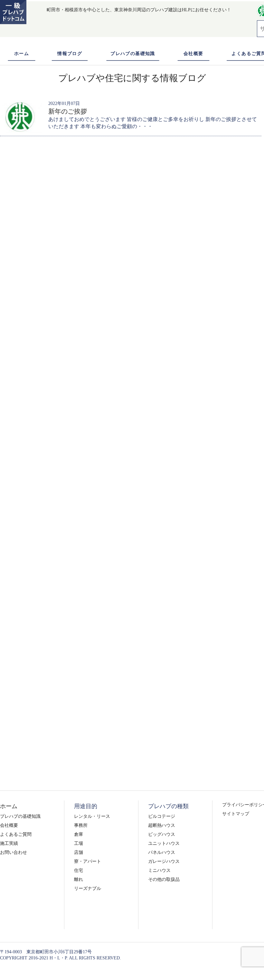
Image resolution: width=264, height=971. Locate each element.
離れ (78, 879)
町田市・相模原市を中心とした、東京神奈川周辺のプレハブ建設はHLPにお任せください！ (139, 9)
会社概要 (193, 53)
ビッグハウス (161, 834)
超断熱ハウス (161, 825)
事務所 (81, 825)
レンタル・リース (92, 816)
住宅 (78, 870)
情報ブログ (69, 53)
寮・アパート (87, 861)
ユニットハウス (164, 843)
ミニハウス (159, 870)
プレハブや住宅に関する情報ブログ (132, 78)
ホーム (21, 53)
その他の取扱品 (164, 879)
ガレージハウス (164, 861)
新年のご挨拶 (67, 111)
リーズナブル (87, 888)
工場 (78, 843)
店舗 (78, 852)
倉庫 (78, 834)
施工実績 (9, 843)
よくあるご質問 (16, 834)
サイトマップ (235, 813)
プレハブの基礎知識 (132, 53)
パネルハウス (161, 852)
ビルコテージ (161, 816)
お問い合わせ (13, 852)
